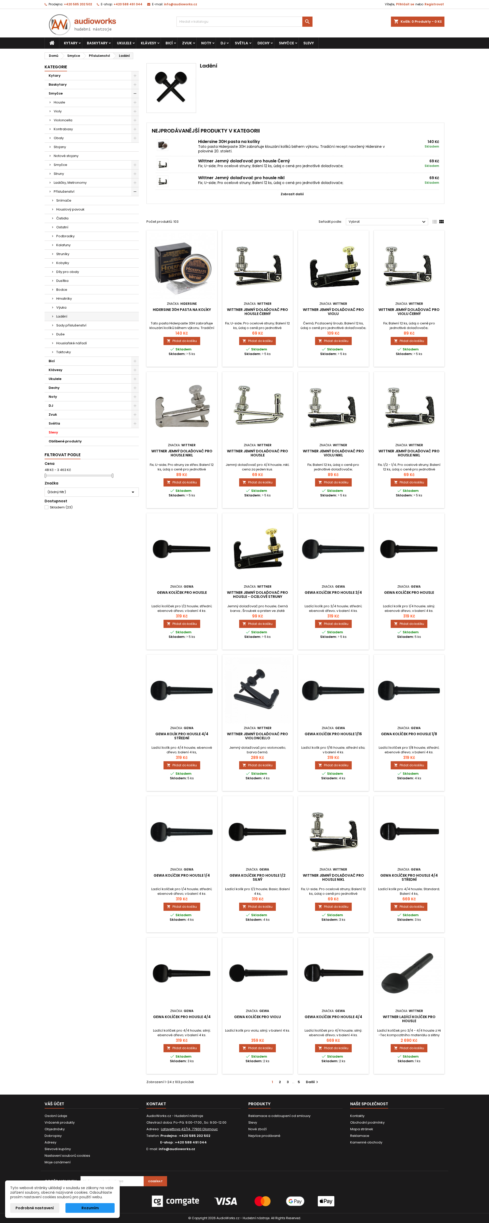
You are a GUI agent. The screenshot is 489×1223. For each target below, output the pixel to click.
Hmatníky (64, 298)
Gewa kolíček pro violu (257, 1016)
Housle (59, 102)
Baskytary (97, 43)
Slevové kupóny (58, 1149)
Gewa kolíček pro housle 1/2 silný (257, 877)
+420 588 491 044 (128, 4)
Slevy (308, 43)
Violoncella (63, 120)
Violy (58, 111)
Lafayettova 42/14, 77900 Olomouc (189, 1129)
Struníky (62, 254)
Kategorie (56, 67)
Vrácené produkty (60, 1122)
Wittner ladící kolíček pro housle (409, 1018)
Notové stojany (66, 155)
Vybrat (388, 222)
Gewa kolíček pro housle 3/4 (333, 592)
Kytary (70, 43)
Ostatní (62, 227)
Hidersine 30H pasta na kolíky (229, 141)
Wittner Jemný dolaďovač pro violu (333, 311)
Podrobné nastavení (35, 1208)
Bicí (169, 43)
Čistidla (62, 218)
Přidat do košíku (182, 341)
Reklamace (359, 1135)
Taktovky (63, 352)
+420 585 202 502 (78, 4)
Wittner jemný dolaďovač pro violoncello (257, 736)
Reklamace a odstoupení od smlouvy (279, 1115)
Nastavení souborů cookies (67, 1155)
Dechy (263, 43)
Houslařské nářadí (71, 343)
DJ (223, 43)
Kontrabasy (63, 129)
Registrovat (434, 4)
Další (312, 1082)
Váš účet (54, 1104)
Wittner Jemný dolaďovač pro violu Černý (409, 311)
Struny (59, 173)
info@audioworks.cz (180, 4)
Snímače (63, 200)
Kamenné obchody (366, 1142)
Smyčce (286, 43)
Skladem (61, 507)
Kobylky (62, 262)
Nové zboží (257, 1129)
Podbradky (65, 236)
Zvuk (187, 43)
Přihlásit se (405, 4)
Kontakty (357, 1115)
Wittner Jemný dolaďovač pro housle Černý (244, 161)
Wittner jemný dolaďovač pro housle (257, 453)
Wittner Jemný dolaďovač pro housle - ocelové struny (257, 594)
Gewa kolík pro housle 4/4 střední (181, 736)
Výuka (61, 307)
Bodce (61, 289)
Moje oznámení (58, 1162)
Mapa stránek (361, 1129)
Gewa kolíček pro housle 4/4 (182, 1016)
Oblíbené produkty (65, 441)
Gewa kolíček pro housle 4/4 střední (409, 877)
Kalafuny (63, 245)
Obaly (59, 138)
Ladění (61, 316)
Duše (60, 334)
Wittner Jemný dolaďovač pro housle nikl (241, 178)
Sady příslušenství (71, 325)
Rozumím (90, 1208)
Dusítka (62, 280)
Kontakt (156, 1104)
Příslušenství (64, 191)
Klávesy (148, 43)
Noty (206, 43)
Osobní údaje (56, 1115)
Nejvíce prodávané (264, 1135)
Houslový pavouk (70, 209)
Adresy (50, 1142)
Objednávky (55, 1129)
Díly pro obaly (67, 271)
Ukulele (124, 43)
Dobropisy (53, 1135)
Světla (241, 43)
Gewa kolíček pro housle (182, 592)
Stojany (60, 146)
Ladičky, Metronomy (70, 182)
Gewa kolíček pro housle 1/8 (409, 734)
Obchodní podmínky (367, 1122)
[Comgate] (244, 1201)
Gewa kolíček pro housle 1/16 (333, 734)
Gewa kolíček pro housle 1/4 (182, 875)
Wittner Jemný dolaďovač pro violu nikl (333, 453)
